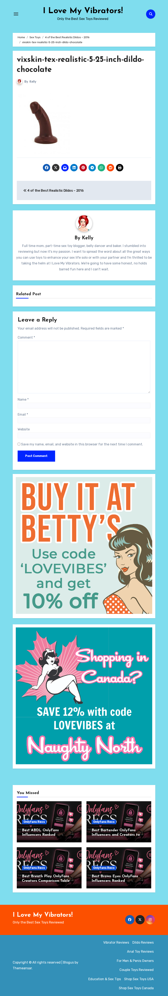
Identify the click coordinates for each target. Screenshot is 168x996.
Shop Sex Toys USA (139, 979)
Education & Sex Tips (104, 979)
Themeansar (22, 968)
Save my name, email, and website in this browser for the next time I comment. (82, 444)
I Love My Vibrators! (83, 11)
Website (24, 429)
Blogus (68, 962)
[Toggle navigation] (16, 14)
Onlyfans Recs (34, 822)
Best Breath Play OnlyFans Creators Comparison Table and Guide (46, 881)
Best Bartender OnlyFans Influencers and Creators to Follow (116, 835)
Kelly (33, 81)
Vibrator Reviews (116, 942)
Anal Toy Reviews (140, 951)
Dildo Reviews (143, 942)
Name (23, 399)
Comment (26, 337)
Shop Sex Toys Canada (136, 988)
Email (23, 414)
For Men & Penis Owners (135, 961)
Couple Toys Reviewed (136, 970)
